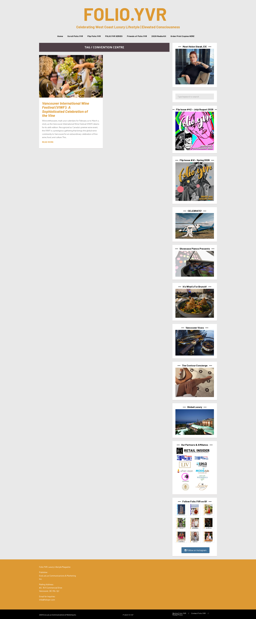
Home (60, 36)
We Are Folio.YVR (179, 613)
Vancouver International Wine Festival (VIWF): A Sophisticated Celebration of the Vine (65, 109)
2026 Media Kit (158, 36)
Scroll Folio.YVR (75, 36)
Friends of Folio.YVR (137, 36)
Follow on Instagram (197, 550)
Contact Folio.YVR (198, 613)
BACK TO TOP (128, 615)
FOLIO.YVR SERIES (114, 36)
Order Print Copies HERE (182, 36)
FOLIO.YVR (125, 13)
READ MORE (47, 142)
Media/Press (177, 614)
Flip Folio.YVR (94, 36)
